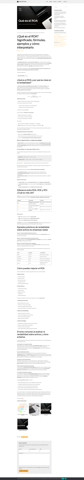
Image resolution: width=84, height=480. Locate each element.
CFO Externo (19, 32)
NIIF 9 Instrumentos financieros (59, 27)
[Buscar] (66, 7)
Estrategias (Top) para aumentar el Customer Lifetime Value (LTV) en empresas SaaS (60, 13)
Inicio (47, 1)
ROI (18, 209)
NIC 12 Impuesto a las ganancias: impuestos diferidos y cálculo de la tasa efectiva (60, 24)
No (65, 478)
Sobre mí (50, 1)
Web (40, 449)
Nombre (20, 449)
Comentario (21, 453)
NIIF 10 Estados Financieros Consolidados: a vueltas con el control (59, 17)
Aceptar (63, 478)
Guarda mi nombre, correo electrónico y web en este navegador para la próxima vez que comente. (34, 468)
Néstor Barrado (20, 50)
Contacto (65, 1)
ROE (18, 206)
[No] (82, 478)
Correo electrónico (32, 449)
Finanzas (22, 32)
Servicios (54, 1)
